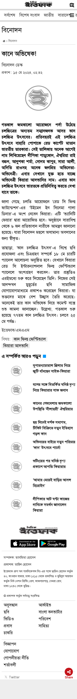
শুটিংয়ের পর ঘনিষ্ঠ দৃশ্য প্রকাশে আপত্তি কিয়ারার (49, 464)
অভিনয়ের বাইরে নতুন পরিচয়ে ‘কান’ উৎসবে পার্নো (54, 445)
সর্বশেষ (9, 15)
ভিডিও (9, 619)
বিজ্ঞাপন (10, 644)
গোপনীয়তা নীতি (16, 658)
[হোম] (4, 41)
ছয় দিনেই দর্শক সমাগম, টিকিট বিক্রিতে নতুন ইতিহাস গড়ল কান (53, 428)
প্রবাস (8, 626)
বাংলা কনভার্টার (50, 612)
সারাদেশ (64, 15)
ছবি (6, 612)
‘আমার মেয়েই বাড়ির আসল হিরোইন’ (52, 483)
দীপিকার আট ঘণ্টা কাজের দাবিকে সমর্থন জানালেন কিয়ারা (51, 505)
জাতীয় (49, 15)
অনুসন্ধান (10, 605)
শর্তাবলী (10, 665)
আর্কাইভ (45, 605)
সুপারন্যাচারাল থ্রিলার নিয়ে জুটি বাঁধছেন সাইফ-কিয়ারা (51, 368)
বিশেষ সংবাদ (29, 15)
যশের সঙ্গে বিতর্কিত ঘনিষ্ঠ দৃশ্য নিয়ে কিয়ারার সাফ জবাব (54, 387)
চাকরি (8, 632)
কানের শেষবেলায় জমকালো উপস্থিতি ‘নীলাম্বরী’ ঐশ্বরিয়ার (53, 406)
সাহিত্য (44, 626)
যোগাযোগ (11, 651)
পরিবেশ (45, 619)
